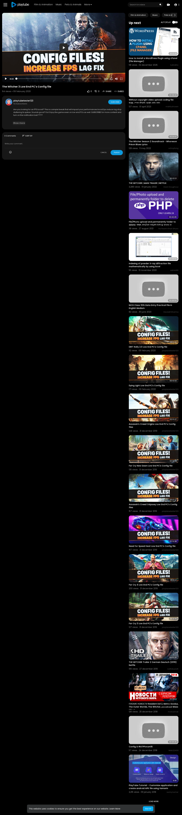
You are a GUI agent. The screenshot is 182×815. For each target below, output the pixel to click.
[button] (176, 5)
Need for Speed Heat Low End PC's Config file (152, 546)
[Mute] (116, 78)
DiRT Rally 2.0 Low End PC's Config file (148, 346)
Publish (117, 152)
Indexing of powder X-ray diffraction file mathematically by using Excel (150, 265)
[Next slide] (174, 15)
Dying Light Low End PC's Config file (147, 385)
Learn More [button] (114, 808)
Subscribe (115, 102)
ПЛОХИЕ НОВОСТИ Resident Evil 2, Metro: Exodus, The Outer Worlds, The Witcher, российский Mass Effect (153, 706)
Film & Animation (43, 4)
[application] (63, 47)
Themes (175, 35)
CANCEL (104, 152)
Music (59, 4)
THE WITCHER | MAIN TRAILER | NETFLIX (147, 183)
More (87, 4)
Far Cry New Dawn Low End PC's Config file (150, 465)
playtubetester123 (23, 100)
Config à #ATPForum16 (141, 746)
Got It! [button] (148, 808)
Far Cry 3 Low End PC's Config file (146, 623)
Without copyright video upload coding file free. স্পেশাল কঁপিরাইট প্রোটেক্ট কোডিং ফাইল (151, 101)
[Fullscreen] (121, 78)
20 (111, 79)
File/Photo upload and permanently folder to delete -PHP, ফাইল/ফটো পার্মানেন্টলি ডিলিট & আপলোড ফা (152, 223)
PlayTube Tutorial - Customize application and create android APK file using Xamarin (153, 787)
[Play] (5, 78)
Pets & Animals (73, 4)
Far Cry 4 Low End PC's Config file (146, 584)
